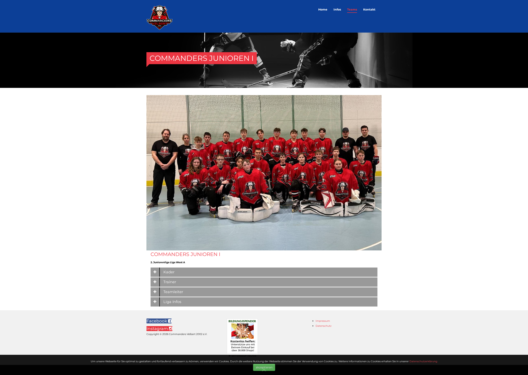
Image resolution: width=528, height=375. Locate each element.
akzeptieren (264, 367)
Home (322, 9)
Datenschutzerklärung (423, 361)
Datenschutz (323, 325)
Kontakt (369, 9)
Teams (352, 9)
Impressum (323, 320)
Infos (337, 9)
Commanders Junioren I (185, 254)
